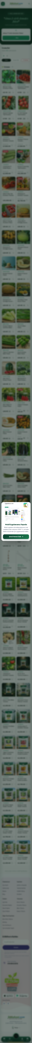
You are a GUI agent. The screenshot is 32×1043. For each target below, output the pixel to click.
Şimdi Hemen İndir (15, 536)
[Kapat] (27, 505)
